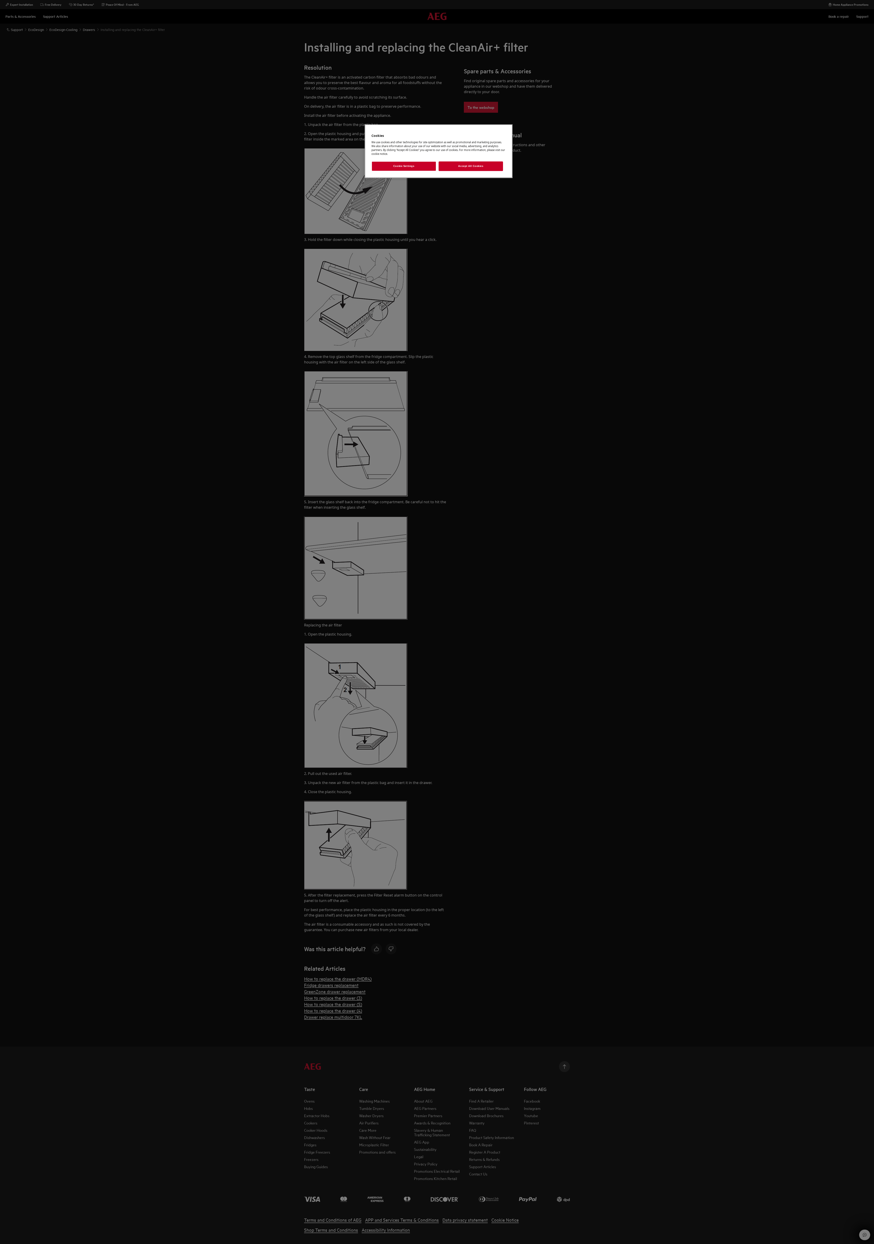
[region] (439, 151)
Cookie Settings (403, 166)
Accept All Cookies (470, 166)
